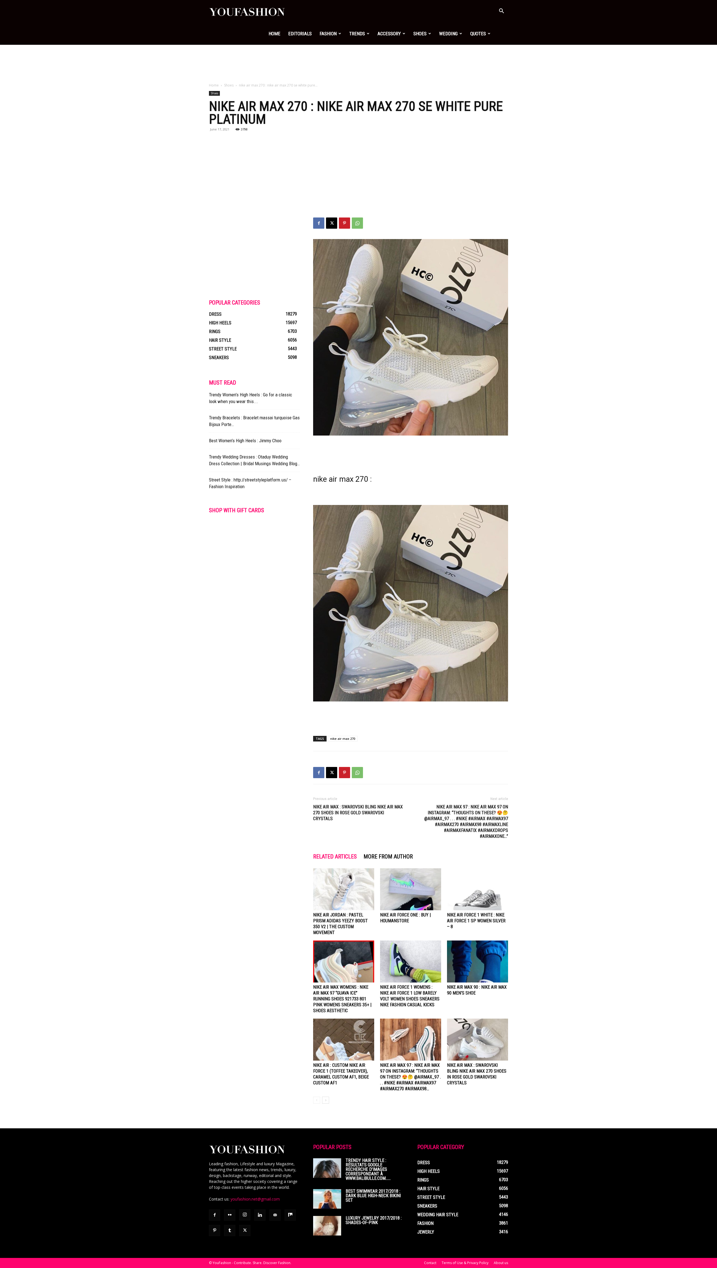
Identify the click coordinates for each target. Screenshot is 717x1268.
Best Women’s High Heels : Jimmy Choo (245, 440)
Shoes (420, 33)
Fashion (328, 33)
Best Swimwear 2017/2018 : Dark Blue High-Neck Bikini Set (373, 1196)
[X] (331, 223)
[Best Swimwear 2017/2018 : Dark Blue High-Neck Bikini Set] (327, 1199)
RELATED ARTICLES (335, 856)
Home (274, 33)
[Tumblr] (229, 1230)
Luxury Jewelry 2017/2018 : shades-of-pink (374, 1220)
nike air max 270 (342, 738)
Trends (357, 33)
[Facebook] (318, 223)
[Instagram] (244, 1214)
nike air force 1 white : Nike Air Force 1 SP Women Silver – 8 (476, 920)
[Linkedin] (260, 1215)
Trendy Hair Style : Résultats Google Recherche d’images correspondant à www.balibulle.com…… (368, 1169)
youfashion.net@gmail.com (255, 1199)
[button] (501, 11)
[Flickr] (229, 1215)
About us (501, 1262)
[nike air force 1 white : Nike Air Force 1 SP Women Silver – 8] (477, 889)
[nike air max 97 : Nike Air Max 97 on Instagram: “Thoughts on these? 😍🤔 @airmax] (410, 1040)
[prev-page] (316, 1100)
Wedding (448, 33)
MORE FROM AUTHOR (388, 856)
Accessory (389, 33)
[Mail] (275, 1215)
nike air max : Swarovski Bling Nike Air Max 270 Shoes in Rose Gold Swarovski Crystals (358, 812)
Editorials (300, 33)
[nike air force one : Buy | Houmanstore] (410, 889)
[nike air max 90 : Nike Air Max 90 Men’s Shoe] (477, 961)
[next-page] (325, 1100)
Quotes (478, 33)
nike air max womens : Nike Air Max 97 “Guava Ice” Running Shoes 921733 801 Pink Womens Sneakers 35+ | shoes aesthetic (342, 998)
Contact (430, 1262)
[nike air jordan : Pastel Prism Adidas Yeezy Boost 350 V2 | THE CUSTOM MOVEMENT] (343, 889)
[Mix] (290, 1215)
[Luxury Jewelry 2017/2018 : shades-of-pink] (327, 1226)
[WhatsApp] (357, 223)
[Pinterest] (344, 223)
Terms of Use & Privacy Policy (465, 1262)
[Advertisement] (358, 64)
